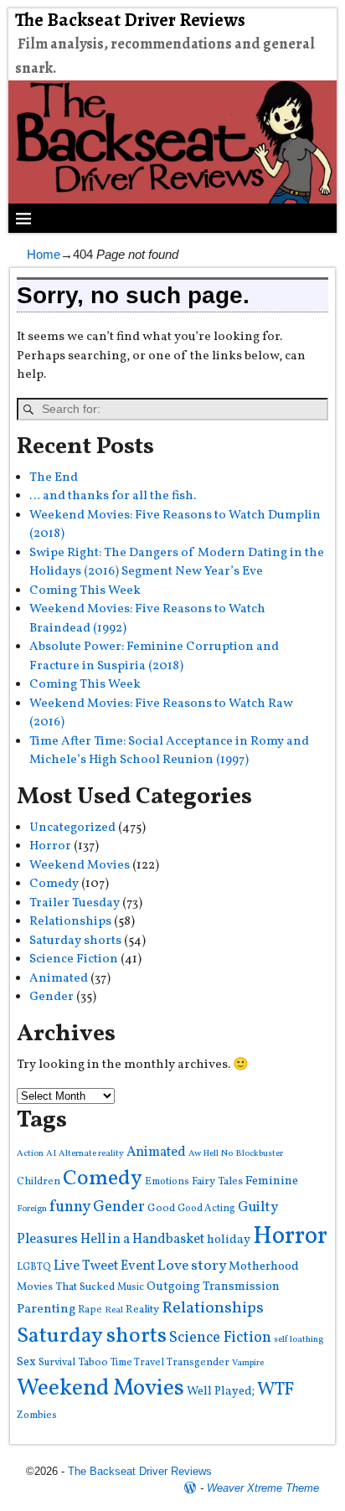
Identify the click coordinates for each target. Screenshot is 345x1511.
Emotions (167, 1181)
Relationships (70, 922)
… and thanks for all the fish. (112, 496)
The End (53, 478)
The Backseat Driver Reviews (130, 20)
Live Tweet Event (104, 1266)
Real (114, 1310)
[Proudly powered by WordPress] (190, 1488)
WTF (275, 1390)
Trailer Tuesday (74, 903)
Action (30, 1153)
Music (130, 1287)
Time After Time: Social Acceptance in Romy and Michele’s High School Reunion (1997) (169, 751)
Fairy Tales (217, 1181)
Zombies (37, 1415)
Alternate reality (91, 1153)
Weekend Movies (79, 865)
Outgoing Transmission (213, 1287)
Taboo (93, 1362)
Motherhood (264, 1267)
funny (69, 1207)
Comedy (54, 884)
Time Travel (137, 1362)
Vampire (248, 1363)
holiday (228, 1240)
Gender (51, 997)
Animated (58, 979)
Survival (57, 1362)
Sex (26, 1362)
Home (43, 254)
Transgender (198, 1362)
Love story (191, 1266)
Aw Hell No (210, 1153)
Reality (142, 1310)
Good (161, 1208)
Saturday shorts (75, 941)
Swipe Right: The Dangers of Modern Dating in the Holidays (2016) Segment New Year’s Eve (176, 562)
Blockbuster (259, 1153)
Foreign (32, 1209)
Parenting (46, 1309)
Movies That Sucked (66, 1287)
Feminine (271, 1181)
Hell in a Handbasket (142, 1239)
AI (51, 1153)
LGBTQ (34, 1267)
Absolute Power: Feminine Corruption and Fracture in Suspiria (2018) (154, 656)
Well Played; (221, 1391)
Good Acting (206, 1208)
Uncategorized (72, 828)
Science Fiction (73, 959)
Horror (50, 846)
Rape (90, 1309)
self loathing (298, 1339)
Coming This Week (85, 591)
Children (38, 1181)
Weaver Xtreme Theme (263, 1488)
